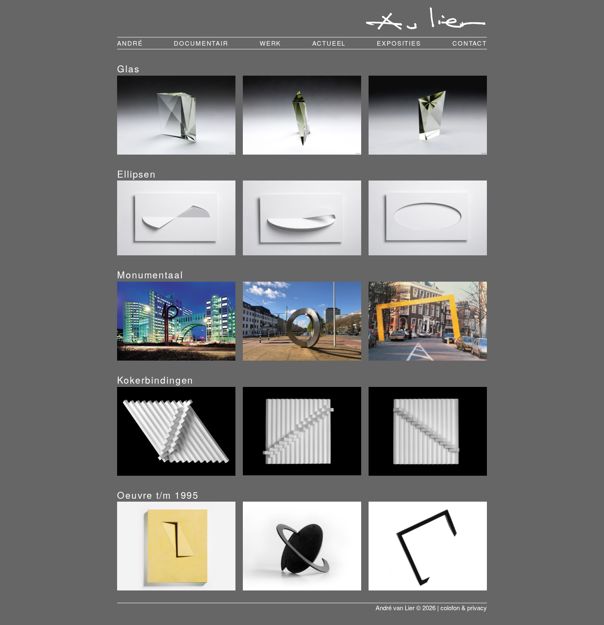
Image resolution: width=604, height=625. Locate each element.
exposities (399, 43)
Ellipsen (136, 173)
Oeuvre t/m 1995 (158, 494)
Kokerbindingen (155, 379)
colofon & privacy (463, 607)
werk (270, 43)
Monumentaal (150, 274)
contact (469, 43)
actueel (329, 43)
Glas (128, 68)
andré (130, 43)
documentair (201, 43)
